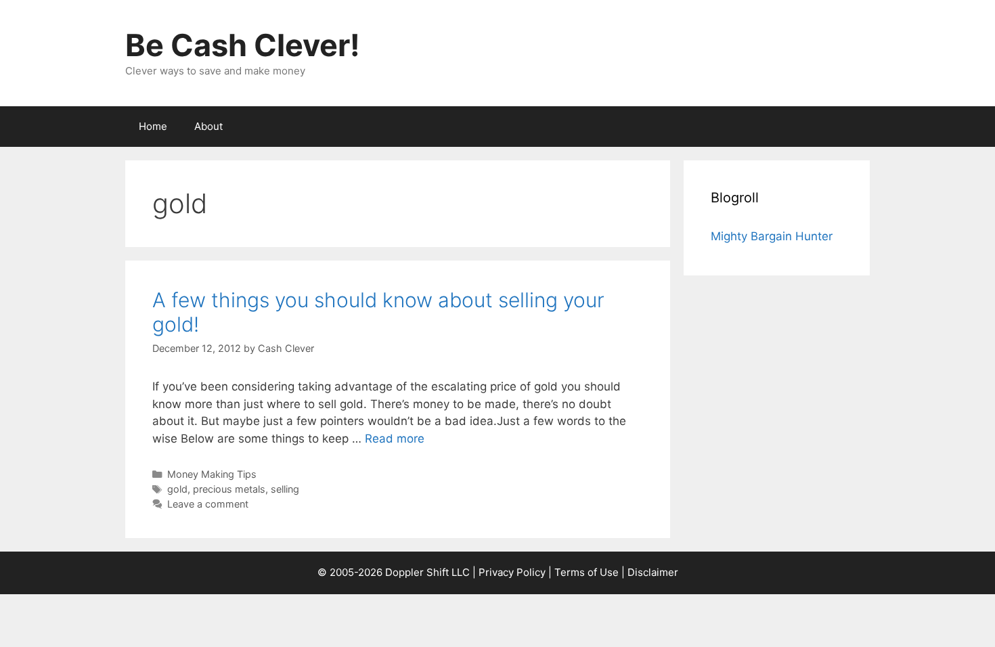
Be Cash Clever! (242, 45)
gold (177, 489)
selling (285, 489)
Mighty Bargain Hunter (772, 236)
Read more (394, 438)
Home (153, 126)
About (208, 126)
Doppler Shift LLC (427, 572)
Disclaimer (652, 572)
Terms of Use (586, 572)
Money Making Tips (212, 474)
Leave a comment (207, 504)
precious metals (229, 489)
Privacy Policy (512, 572)
